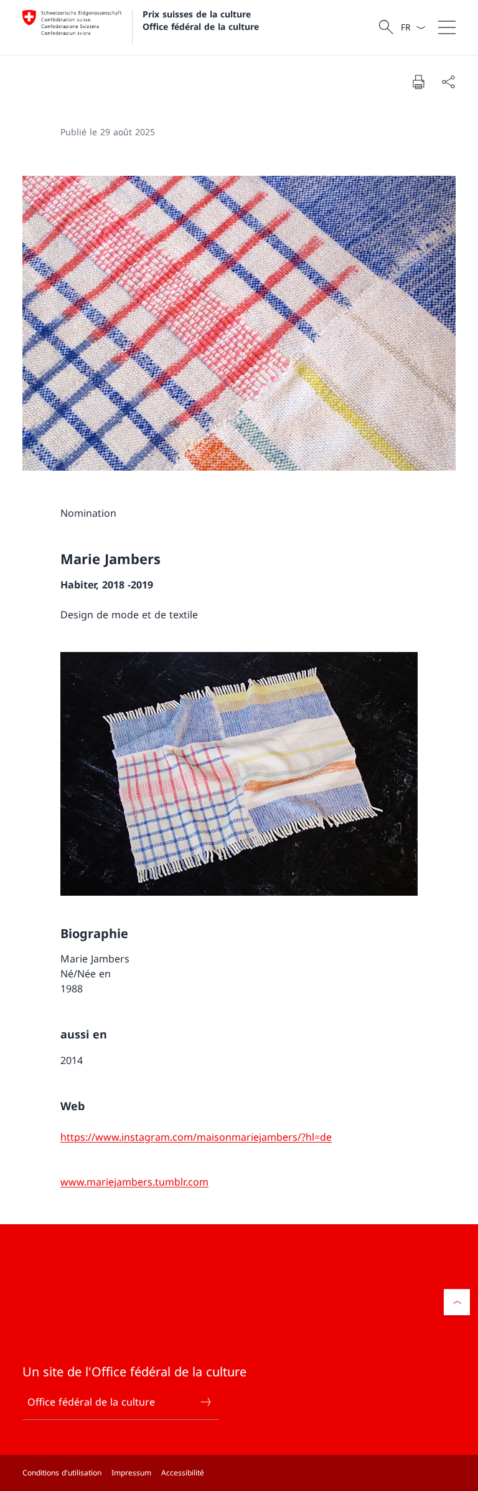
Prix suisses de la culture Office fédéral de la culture (201, 20)
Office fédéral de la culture (91, 1402)
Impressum (131, 1472)
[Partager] (448, 81)
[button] (457, 1302)
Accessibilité (182, 1472)
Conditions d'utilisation (61, 1472)
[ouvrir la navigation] (447, 27)
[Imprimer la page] (418, 81)
